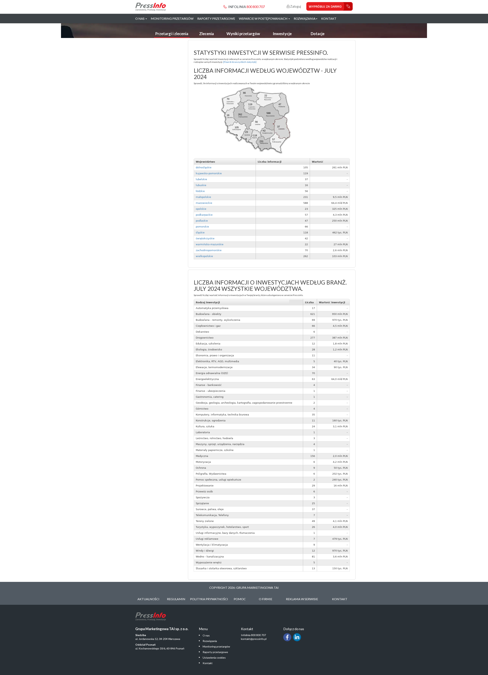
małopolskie (203, 197)
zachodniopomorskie (209, 250)
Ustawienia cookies (214, 657)
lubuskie (201, 185)
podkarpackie (204, 214)
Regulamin (176, 599)
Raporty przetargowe (216, 18)
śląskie (200, 232)
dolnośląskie (203, 167)
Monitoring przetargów (172, 18)
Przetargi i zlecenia (171, 33)
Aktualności (148, 599)
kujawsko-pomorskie (209, 173)
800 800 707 (255, 7)
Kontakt (328, 18)
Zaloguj (295, 6)
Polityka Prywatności (209, 599)
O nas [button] (140, 18)
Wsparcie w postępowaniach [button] (263, 18)
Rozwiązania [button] (304, 18)
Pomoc (240, 599)
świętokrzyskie (205, 238)
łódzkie (200, 191)
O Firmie (265, 599)
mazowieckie (204, 203)
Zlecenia (206, 33)
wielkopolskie (204, 256)
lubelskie (201, 179)
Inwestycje (282, 33)
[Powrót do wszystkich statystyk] (239, 61)
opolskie (201, 208)
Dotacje (317, 33)
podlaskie (202, 220)
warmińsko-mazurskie (209, 244)
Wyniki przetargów (243, 33)
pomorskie (202, 226)
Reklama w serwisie (302, 599)
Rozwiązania (210, 641)
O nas (206, 635)
